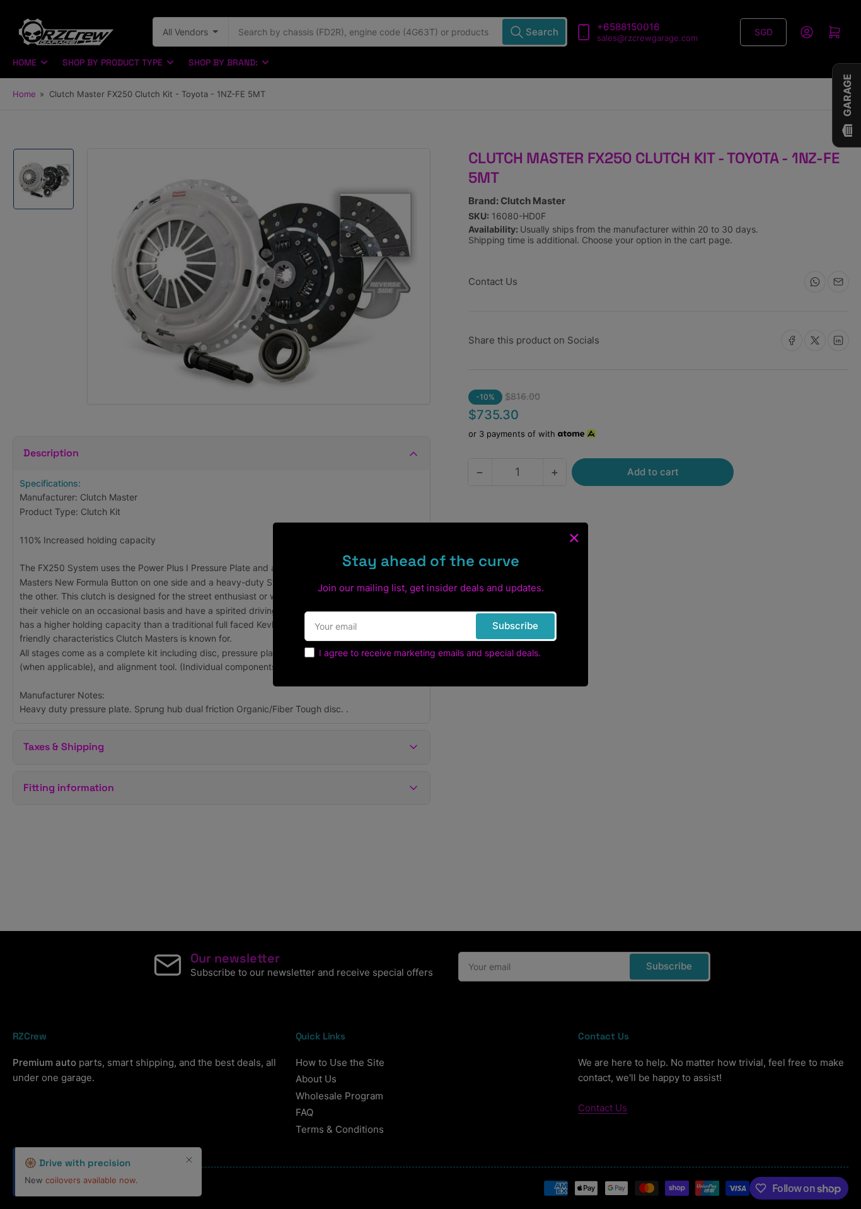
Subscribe (515, 626)
